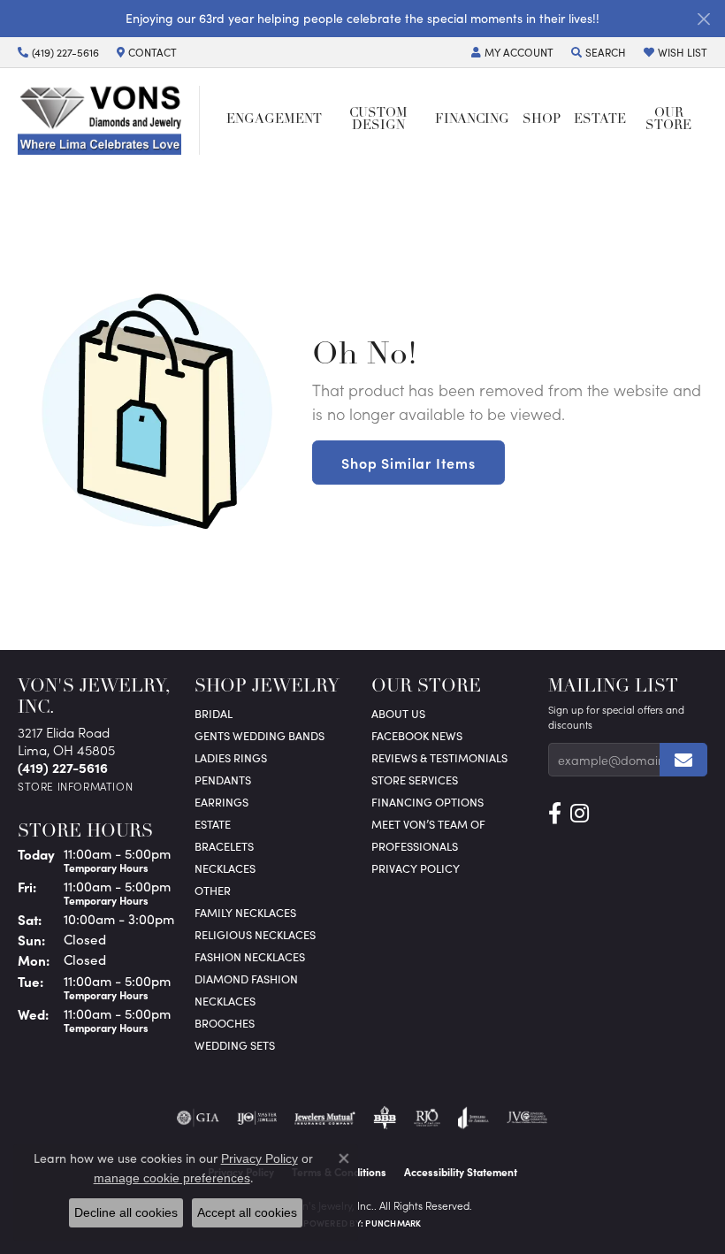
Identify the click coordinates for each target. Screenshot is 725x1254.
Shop (542, 119)
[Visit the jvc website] (527, 1118)
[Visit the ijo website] (257, 1118)
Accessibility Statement (460, 1172)
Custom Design (378, 120)
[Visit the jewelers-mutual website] (324, 1118)
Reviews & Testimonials (439, 757)
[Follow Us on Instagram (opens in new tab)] (579, 813)
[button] (512, 52)
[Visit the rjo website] (427, 1118)
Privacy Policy (415, 868)
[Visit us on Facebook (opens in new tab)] (554, 813)
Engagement (274, 119)
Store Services (414, 779)
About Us (398, 713)
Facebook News (416, 735)
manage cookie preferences (172, 1178)
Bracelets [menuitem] (224, 845)
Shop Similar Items (408, 462)
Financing (472, 119)
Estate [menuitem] (213, 823)
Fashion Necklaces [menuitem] (250, 956)
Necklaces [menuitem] (225, 868)
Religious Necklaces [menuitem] (255, 934)
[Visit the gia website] (198, 1118)
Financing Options (427, 801)
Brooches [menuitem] (225, 1022)
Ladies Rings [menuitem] (231, 757)
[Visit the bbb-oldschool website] (384, 1118)
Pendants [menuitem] (223, 779)
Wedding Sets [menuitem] (235, 1044)
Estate (600, 119)
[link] (58, 52)
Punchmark (393, 1223)
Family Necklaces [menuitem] (245, 912)
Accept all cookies (247, 1212)
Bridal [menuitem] (214, 713)
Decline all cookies (126, 1212)
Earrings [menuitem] (221, 801)
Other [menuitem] (213, 890)
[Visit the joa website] (473, 1118)
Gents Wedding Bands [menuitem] (259, 735)
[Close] (703, 19)
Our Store (668, 120)
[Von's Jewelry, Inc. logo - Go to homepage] (109, 120)
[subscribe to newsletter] (683, 759)
